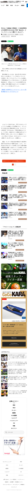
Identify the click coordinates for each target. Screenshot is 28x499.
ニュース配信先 (13, 479)
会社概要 (11, 481)
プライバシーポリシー (7, 484)
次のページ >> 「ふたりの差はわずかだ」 (14, 161)
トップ (2, 5)
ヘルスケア (14, 418)
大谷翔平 (16, 34)
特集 (14, 425)
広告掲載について (18, 481)
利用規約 (22, 484)
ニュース (21, 34)
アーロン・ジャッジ (5, 36)
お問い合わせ (5, 479)
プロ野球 (5, 34)
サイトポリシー (16, 484)
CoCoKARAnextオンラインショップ (14, 344)
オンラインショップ (7, 461)
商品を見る (14, 337)
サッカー (17, 5)
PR (14, 423)
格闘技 (22, 5)
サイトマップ (14, 487)
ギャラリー (14, 428)
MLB (11, 5)
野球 (7, 5)
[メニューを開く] (26, 2)
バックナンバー (14, 420)
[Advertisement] (14, 16)
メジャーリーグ (11, 34)
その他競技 (14, 415)
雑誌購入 (6, 481)
